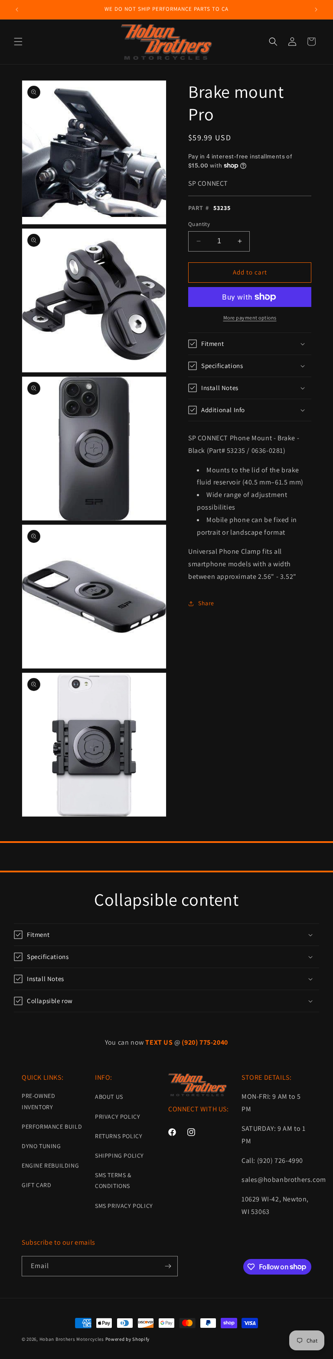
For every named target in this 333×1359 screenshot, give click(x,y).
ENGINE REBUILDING (50, 1165)
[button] (18, 41)
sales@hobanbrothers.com (284, 1179)
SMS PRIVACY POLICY (124, 1206)
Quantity (199, 224)
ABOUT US (109, 1097)
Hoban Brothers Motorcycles (71, 1339)
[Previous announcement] (16, 9)
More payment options (250, 317)
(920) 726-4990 (280, 1160)
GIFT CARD (36, 1185)
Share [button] (206, 603)
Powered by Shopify (127, 1339)
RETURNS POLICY (118, 1136)
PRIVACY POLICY (117, 1116)
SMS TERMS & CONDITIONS (113, 1180)
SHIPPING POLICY (119, 1155)
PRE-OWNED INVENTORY (38, 1101)
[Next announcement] (316, 9)
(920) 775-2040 (205, 1042)
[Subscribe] (167, 1266)
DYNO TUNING (41, 1146)
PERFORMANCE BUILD (52, 1126)
